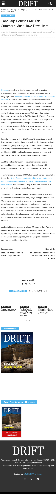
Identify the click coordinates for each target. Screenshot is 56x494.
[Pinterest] (16, 43)
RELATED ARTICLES (18, 291)
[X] (10, 43)
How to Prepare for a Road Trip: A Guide (12, 254)
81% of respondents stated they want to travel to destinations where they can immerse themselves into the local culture (26, 181)
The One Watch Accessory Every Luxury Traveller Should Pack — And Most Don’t (27, 312)
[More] (42, 43)
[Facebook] (4, 43)
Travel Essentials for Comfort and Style (9, 310)
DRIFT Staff (28, 280)
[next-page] (29, 320)
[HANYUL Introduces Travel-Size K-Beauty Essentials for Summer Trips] (46, 301)
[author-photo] (28, 271)
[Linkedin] (29, 43)
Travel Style (13, 9)
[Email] (35, 43)
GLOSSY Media (20, 463)
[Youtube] (33, 284)
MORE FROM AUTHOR (37, 291)
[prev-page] (26, 320)
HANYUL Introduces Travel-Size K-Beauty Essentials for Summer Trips (45, 311)
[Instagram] (26, 284)
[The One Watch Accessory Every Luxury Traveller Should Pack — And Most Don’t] (28, 301)
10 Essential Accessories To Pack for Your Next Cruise (42, 255)
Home (3, 9)
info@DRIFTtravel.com (33, 474)
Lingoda (4, 90)
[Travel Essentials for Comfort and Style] (9, 301)
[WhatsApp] (23, 43)
